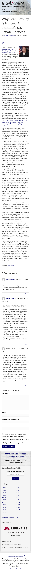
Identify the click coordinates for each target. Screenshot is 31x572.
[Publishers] (15, 529)
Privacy (7, 568)
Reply (26, 294)
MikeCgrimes (10, 279)
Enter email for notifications (15, 471)
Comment (5, 393)
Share (3, 44)
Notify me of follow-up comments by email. (16, 440)
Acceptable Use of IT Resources (17, 568)
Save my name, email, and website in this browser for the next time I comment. (14, 435)
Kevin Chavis (10, 298)
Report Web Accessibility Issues (15, 556)
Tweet (3, 42)
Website (4, 426)
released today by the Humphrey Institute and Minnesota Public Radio (9, 50)
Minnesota (10, 265)
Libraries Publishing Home (8, 555)
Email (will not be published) (10, 419)
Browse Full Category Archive (10, 517)
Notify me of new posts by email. (13, 443)
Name (4, 412)
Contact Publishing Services (22, 555)
